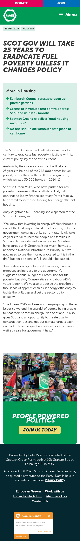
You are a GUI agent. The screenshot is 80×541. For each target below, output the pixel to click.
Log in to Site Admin (27, 496)
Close (49, 515)
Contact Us (40, 501)
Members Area (56, 496)
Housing (28, 28)
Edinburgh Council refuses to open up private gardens (38, 101)
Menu (71, 14)
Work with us (54, 491)
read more (21, 536)
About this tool (44, 531)
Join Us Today (39, 430)
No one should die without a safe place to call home (40, 131)
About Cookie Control (18, 515)
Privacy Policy (55, 480)
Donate (21, 3)
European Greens (28, 491)
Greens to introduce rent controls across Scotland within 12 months (39, 111)
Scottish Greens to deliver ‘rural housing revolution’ (39, 121)
